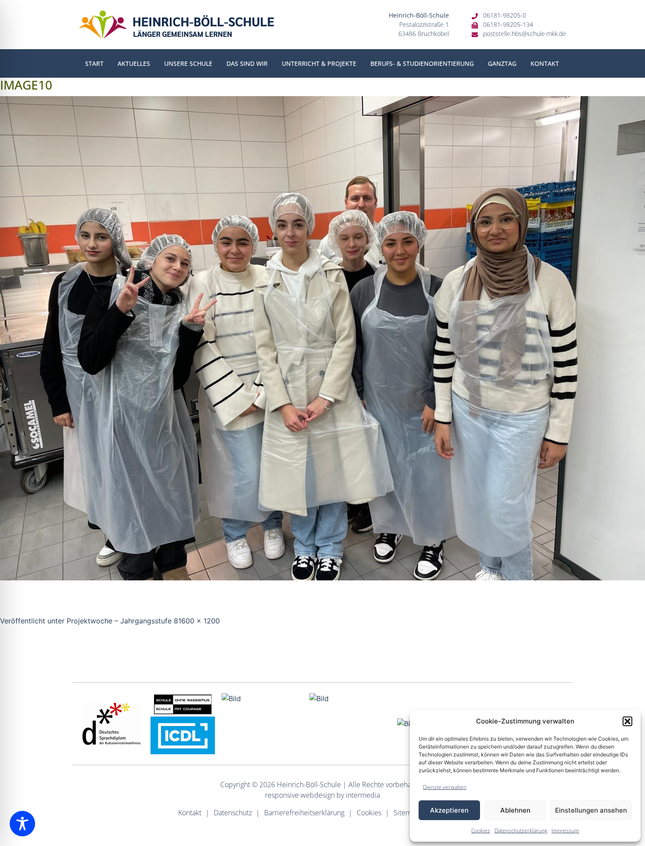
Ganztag (502, 63)
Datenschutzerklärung (520, 830)
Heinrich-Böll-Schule (309, 784)
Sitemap (406, 812)
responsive (282, 795)
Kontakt (544, 63)
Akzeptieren (449, 810)
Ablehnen (515, 810)
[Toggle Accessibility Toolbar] (22, 823)
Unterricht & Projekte (319, 63)
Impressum (565, 830)
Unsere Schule (188, 63)
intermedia (363, 795)
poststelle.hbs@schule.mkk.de (524, 33)
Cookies (480, 830)
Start (94, 63)
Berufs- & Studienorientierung (422, 63)
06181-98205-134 (508, 24)
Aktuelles (134, 63)
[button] (627, 721)
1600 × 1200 (199, 620)
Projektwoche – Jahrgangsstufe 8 (122, 620)
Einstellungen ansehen (591, 810)
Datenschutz (233, 812)
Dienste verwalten (444, 787)
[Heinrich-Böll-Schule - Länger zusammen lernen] (176, 25)
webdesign (318, 795)
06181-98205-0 (504, 15)
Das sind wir (247, 63)
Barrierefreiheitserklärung (304, 812)
